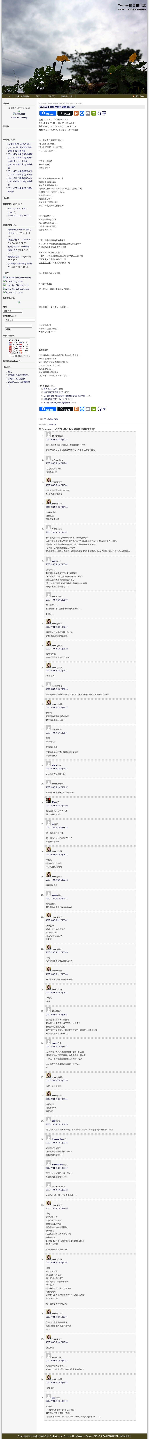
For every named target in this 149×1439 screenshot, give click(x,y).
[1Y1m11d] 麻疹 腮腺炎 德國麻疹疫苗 (57, 107)
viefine (55, 1043)
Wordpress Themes (84, 1436)
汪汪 (53, 1398)
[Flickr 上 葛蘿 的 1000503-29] (19, 114)
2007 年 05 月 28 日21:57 (57, 787)
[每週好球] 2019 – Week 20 (55, 399)
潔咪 (56, 419)
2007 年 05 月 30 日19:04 (57, 1263)
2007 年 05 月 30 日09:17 (57, 1168)
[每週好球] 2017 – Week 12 (19, 240)
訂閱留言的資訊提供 (16, 379)
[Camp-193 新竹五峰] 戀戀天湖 (57, 403)
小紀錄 (50, 419)
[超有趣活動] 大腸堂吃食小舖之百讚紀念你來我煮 (64, 396)
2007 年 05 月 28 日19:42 (57, 463)
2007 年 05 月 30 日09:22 (57, 1190)
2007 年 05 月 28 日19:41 (57, 440)
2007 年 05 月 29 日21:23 (57, 1046)
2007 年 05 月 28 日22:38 (57, 827)
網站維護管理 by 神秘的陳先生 (118, 1436)
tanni (54, 561)
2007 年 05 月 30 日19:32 (57, 1361)
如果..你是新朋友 (23, 96)
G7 (45, 419)
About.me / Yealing (19, 118)
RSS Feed (140, 96)
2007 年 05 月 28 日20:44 (57, 532)
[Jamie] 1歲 (52, 424)
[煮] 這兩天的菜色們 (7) (53, 392)
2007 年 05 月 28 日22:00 (57, 806)
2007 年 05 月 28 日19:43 (57, 507)
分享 (102, 113)
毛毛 (53, 1121)
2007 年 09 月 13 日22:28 (57, 1401)
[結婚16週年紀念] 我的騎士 (19, 144)
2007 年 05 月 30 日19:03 (57, 1208)
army (60, 1436)
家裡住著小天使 (50, 389)
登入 (10, 372)
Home (7, 96)
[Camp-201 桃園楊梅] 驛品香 (20, 171)
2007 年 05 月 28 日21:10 (57, 627)
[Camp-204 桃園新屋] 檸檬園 (20, 154)
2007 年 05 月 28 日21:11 (57, 671)
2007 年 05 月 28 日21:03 (57, 600)
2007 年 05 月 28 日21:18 (57, 689)
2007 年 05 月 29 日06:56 (57, 1015)
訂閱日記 (51, 96)
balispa (55, 895)
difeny (54, 765)
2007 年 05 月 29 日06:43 (57, 952)
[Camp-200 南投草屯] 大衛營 (20, 174)
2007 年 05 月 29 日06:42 (57, 855)
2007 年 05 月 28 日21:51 (57, 769)
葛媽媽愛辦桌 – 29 (16, 257)
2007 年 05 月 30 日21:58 (57, 1383)
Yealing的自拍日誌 (132, 5)
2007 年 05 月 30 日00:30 (57, 1080)
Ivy (53, 824)
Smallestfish (57, 1139)
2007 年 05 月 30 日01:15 (57, 1124)
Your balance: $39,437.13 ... (20, 215)
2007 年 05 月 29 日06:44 (57, 993)
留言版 (39, 96)
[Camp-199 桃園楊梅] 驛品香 (20, 178)
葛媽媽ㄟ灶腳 (66, 96)
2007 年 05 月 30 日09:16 (57, 1143)
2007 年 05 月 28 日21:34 (57, 733)
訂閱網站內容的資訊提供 (18, 375)
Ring (54, 802)
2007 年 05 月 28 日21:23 (57, 708)
